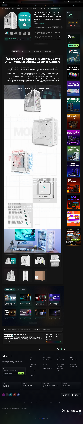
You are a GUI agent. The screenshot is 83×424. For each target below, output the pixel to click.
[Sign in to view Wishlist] (71, 2)
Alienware (10, 402)
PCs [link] (30, 359)
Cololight (52, 402)
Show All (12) (33, 322)
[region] (17, 21)
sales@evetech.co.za (27, 385)
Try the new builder (73, 45)
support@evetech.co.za (28, 386)
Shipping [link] (58, 362)
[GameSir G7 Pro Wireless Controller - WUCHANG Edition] (73, 56)
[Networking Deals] (73, 105)
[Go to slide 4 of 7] (20, 33)
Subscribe (21, 373)
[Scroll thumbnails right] (31, 33)
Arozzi (32, 402)
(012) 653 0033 (6, 386)
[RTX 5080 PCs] (73, 153)
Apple (28, 402)
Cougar (70, 402)
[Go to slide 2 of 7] (11, 33)
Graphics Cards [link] (33, 364)
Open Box (34, 8)
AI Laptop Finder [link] (73, 359)
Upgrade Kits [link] (32, 370)
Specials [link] (71, 362)
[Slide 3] (70, 244)
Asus (42, 402)
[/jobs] (73, 218)
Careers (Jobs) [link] (59, 368)
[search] (37, 2)
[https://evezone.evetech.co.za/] (73, 202)
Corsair (65, 402)
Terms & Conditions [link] (47, 357)
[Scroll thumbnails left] (4, 33)
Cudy (75, 402)
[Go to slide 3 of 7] (15, 33)
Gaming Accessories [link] (34, 373)
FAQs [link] (44, 366)
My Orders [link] (45, 364)
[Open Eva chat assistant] (80, 413)
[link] (13, 5)
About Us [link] (58, 357)
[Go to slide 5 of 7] (24, 33)
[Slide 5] (72, 244)
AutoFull (46, 402)
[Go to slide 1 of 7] (7, 33)
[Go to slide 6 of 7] (29, 33)
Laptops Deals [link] (73, 364)
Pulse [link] (31, 357)
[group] (48, 23)
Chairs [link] (31, 368)
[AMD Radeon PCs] (73, 185)
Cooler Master (59, 402)
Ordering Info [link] (59, 366)
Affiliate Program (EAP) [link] (47, 368)
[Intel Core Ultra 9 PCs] (73, 169)
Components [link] (32, 375)
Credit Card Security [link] (47, 359)
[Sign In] (66, 2)
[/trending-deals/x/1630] (73, 137)
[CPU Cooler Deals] (73, 72)
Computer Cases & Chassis (9, 8)
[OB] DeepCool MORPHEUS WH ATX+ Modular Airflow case (49, 8)
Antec (19, 402)
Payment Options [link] (60, 364)
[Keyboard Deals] (73, 88)
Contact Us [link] (45, 362)
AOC (24, 402)
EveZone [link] (58, 370)
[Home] (2, 8)
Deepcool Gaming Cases (20, 8)
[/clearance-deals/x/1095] (73, 121)
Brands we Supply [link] (73, 366)
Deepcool (29, 8)
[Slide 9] (75, 244)
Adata (5, 402)
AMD (15, 402)
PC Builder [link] (72, 357)
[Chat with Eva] (74, 2)
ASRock (37, 402)
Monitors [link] (31, 366)
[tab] (16, 51)
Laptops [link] (31, 362)
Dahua (79, 402)
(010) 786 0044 (6, 385)
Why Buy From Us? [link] (60, 359)
